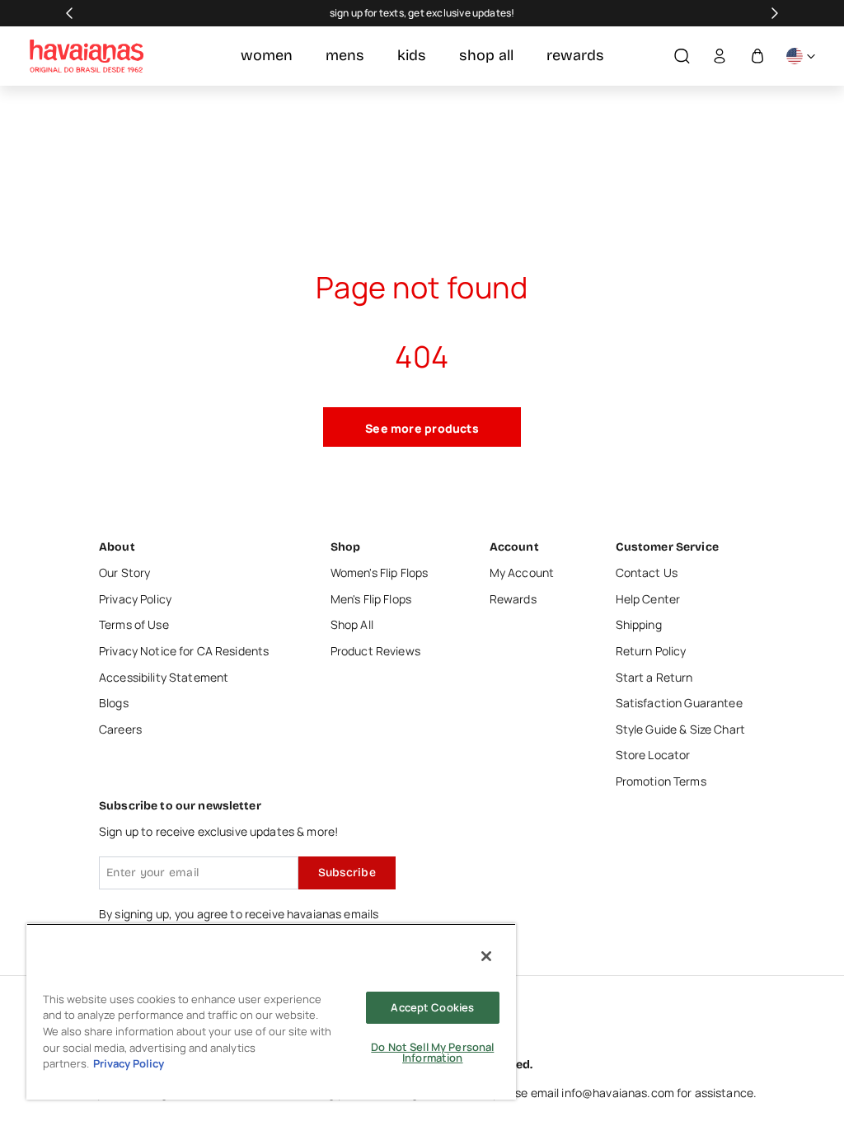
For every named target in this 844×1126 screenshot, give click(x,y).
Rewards (513, 599)
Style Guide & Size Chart (680, 729)
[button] (681, 56)
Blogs (114, 703)
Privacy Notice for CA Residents (184, 651)
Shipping (639, 624)
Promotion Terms (661, 781)
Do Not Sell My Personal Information (432, 1052)
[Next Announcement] (775, 13)
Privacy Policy (135, 599)
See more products (422, 428)
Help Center (648, 599)
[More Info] (800, 56)
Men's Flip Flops (371, 599)
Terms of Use (134, 624)
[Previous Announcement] (69, 13)
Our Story (124, 572)
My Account (522, 572)
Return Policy (651, 651)
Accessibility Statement (163, 677)
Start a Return (654, 677)
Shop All (352, 624)
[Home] (86, 56)
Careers (120, 729)
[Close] (486, 956)
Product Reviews (375, 651)
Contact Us (647, 572)
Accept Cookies (432, 1007)
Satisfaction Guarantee (679, 703)
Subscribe (347, 873)
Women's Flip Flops (380, 572)
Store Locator (653, 754)
